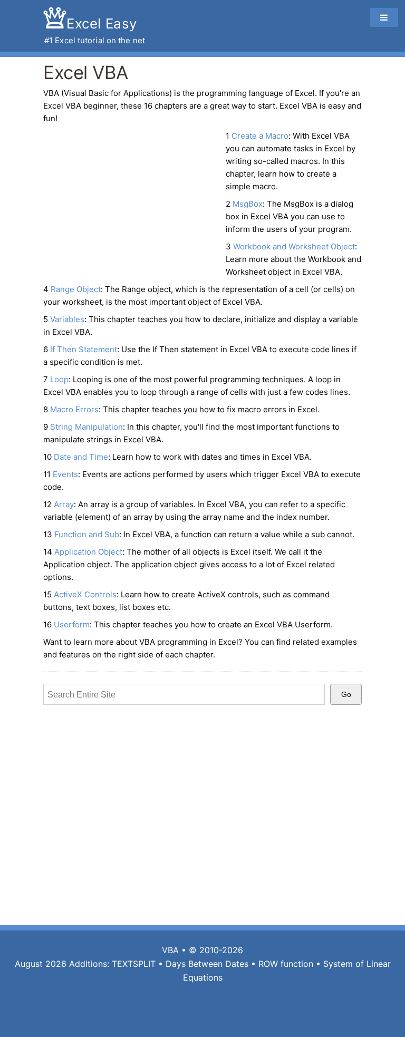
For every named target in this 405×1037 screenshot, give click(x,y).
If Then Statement (83, 349)
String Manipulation (86, 427)
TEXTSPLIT (134, 963)
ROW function (285, 963)
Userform (72, 624)
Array (64, 504)
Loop (59, 379)
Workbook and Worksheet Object (294, 246)
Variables (67, 319)
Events (65, 474)
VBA (170, 950)
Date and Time (81, 457)
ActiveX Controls (85, 594)
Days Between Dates (207, 963)
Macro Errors (74, 409)
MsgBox (248, 204)
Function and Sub (86, 534)
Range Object (76, 289)
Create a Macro (260, 136)
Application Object (88, 552)
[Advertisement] (131, 206)
